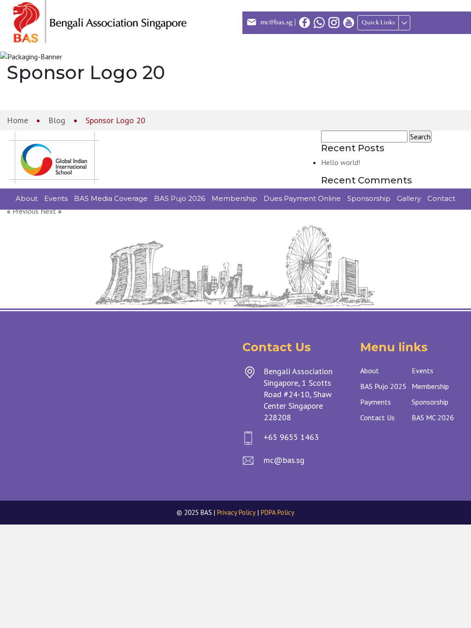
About (27, 198)
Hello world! (340, 162)
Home (17, 120)
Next (48, 211)
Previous (25, 211)
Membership (234, 198)
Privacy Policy (236, 512)
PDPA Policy (277, 512)
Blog (56, 120)
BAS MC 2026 (433, 417)
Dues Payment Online (302, 198)
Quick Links (378, 22)
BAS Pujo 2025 (383, 386)
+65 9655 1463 (291, 437)
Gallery (409, 198)
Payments (375, 401)
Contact (441, 198)
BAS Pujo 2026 (179, 198)
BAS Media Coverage (111, 198)
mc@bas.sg (276, 22)
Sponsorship (369, 198)
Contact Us (377, 417)
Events (56, 198)
